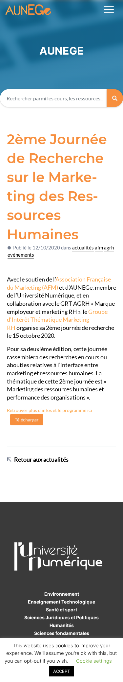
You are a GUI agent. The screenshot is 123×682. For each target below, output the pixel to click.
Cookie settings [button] (94, 661)
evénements (21, 255)
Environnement (61, 594)
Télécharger (27, 419)
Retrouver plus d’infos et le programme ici (49, 410)
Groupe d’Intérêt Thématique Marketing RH (57, 319)
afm (99, 247)
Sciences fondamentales (61, 633)
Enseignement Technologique (61, 602)
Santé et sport (61, 609)
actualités (83, 247)
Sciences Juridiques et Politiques (61, 617)
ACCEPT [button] (61, 671)
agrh (109, 247)
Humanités (62, 625)
